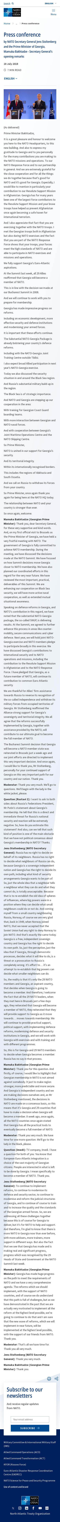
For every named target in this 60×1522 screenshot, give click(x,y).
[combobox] (50, 3)
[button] (50, 3)
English (9, 78)
